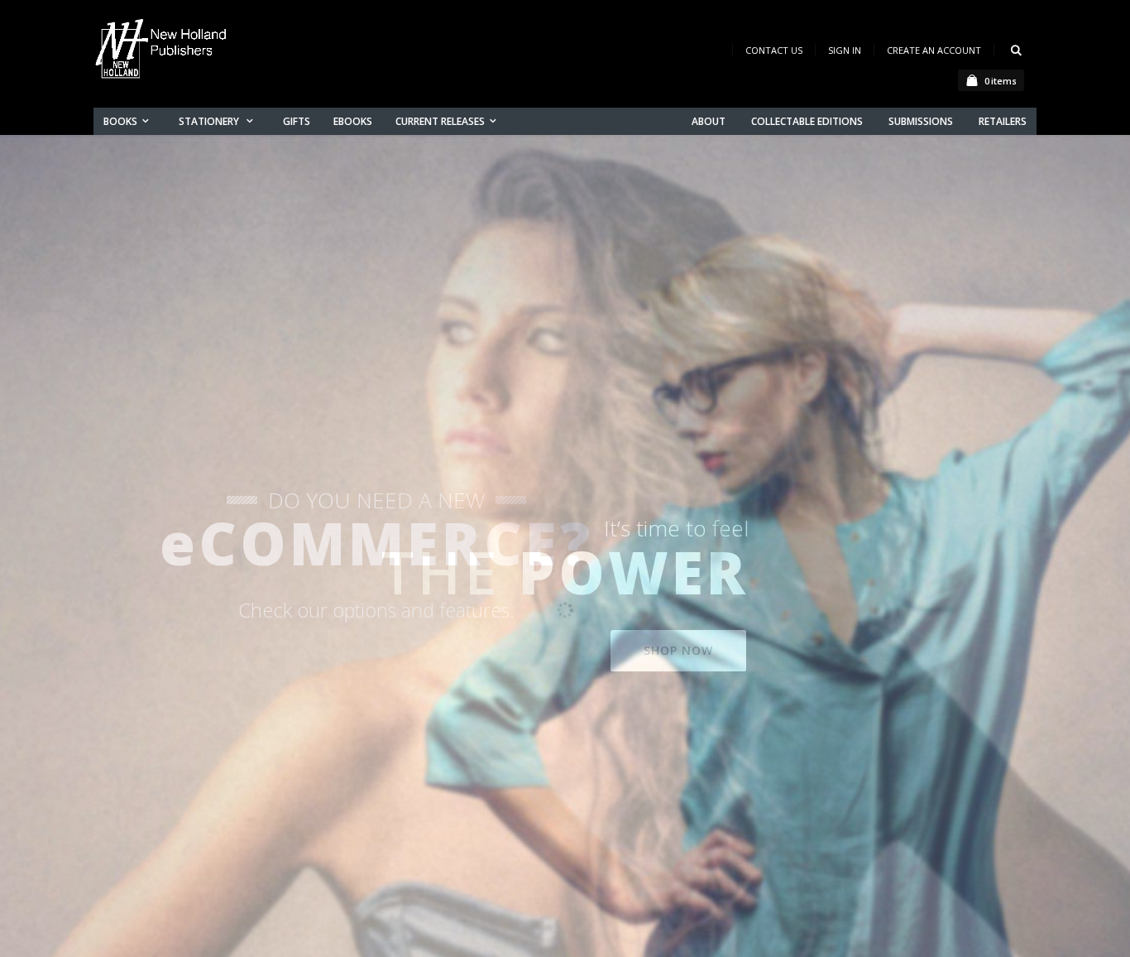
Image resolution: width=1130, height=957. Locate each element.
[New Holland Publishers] (163, 52)
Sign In (844, 50)
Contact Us (773, 50)
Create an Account (934, 50)
